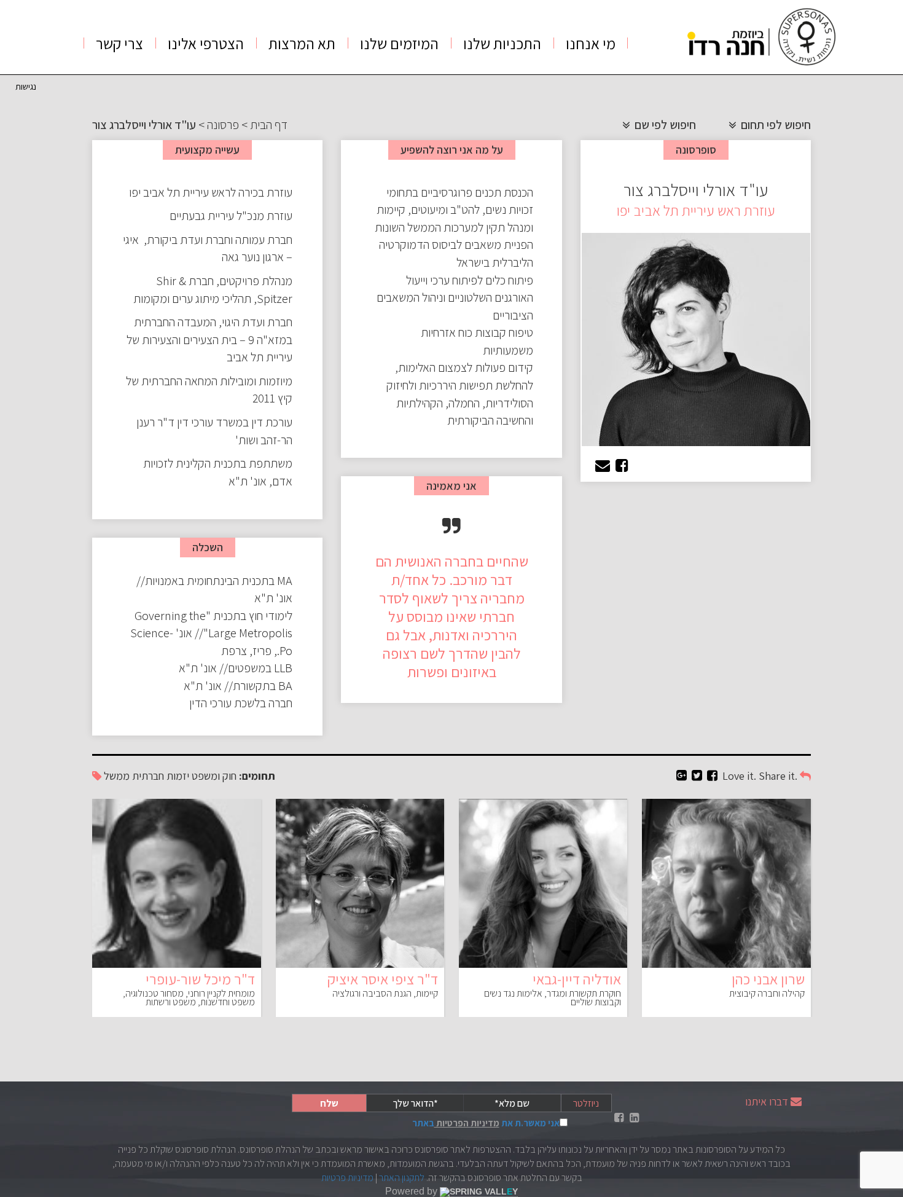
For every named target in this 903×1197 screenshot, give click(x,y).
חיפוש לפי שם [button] (664, 125)
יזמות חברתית (160, 776)
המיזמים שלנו (399, 43)
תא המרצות (301, 43)
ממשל (117, 776)
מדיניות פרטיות (347, 1177)
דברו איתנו (766, 1101)
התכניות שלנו (502, 43)
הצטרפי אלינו (206, 43)
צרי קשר (119, 43)
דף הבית (268, 125)
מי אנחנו (591, 43)
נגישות (25, 86)
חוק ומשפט (214, 776)
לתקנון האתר (401, 1177)
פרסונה (223, 125)
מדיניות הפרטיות (466, 1123)
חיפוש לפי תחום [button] (774, 125)
